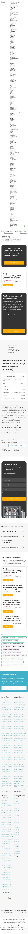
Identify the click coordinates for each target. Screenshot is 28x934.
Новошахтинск (13, 204)
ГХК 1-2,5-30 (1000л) (5, 747)
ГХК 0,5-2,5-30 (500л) (6, 728)
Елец (11, 213)
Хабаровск (12, 46)
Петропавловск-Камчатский (13, 144)
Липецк (11, 60)
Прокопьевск (13, 135)
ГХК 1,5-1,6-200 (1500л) (6, 759)
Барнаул (12, 42)
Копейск (12, 165)
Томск (11, 51)
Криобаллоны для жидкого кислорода (13, 643)
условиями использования (8, 929)
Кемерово (12, 53)
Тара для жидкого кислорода (10, 640)
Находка (12, 158)
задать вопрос (14, 688)
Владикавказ (13, 97)
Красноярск (12, 31)
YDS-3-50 (16, 801)
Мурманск (12, 99)
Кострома (17, 6)
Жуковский (12, 206)
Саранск (12, 96)
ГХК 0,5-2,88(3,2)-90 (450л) (7, 738)
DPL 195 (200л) (4, 700)
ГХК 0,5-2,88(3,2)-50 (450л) (7, 735)
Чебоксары (12, 63)
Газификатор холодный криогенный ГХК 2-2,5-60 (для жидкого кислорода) (13, 570)
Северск (12, 207)
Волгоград (12, 35)
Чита (11, 85)
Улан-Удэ (12, 68)
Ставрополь (12, 69)
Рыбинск (12, 138)
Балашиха (12, 71)
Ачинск (11, 214)
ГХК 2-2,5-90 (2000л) (5, 778)
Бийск (11, 132)
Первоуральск (13, 182)
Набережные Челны (14, 58)
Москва (11, 19)
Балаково (12, 137)
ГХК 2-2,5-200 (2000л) (6, 781)
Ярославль (12, 47)
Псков (11, 131)
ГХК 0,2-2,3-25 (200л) (6, 716)
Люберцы (12, 141)
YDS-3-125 (16, 803)
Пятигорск (12, 167)
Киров (11, 62)
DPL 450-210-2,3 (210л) (6, 783)
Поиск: (11, 13)
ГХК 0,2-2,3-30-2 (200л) (6, 702)
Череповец (12, 93)
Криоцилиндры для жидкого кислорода (13, 658)
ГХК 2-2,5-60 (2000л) (5, 776)
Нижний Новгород (14, 225)
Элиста (11, 219)
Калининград (13, 65)
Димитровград (13, 192)
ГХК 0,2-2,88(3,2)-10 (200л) (7, 719)
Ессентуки (12, 212)
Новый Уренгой (13, 199)
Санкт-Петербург (13, 20)
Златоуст (12, 153)
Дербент (12, 185)
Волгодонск (12, 149)
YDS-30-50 (16, 827)
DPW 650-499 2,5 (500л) (6, 704)
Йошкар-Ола (12, 110)
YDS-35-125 (16, 841)
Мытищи (12, 134)
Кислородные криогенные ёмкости (11, 239)
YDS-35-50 (16, 837)
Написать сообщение (17, 445)
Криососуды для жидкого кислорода (12, 662)
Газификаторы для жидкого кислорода (13, 665)
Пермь (11, 32)
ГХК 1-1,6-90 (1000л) (5, 745)
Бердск (11, 221)
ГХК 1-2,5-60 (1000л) (5, 750)
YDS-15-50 (16, 817)
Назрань (12, 196)
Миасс (11, 160)
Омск (11, 26)
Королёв (12, 130)
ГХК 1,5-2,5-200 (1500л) (6, 766)
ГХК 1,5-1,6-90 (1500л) (6, 757)
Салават (12, 157)
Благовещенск (13, 125)
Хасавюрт (12, 174)
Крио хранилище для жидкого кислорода (14, 646)
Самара (11, 28)
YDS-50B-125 (17, 851)
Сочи (11, 77)
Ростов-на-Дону (13, 29)
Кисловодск (12, 175)
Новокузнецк (13, 54)
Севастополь (13, 70)
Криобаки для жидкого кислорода (12, 652)
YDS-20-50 (16, 825)
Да (10, 9)
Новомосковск (13, 177)
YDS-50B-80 (16, 848)
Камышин (12, 197)
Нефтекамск (12, 179)
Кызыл (11, 193)
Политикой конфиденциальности (17, 493)
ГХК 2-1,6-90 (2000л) (5, 771)
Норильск (12, 147)
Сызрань (12, 148)
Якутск (11, 98)
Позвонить (23, 233)
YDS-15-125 (16, 820)
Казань (11, 24)
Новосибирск (13, 21)
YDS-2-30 (16, 798)
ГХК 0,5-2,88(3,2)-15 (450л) (7, 733)
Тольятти (12, 40)
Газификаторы (5, 236)
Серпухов (12, 176)
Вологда (12, 95)
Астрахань (12, 57)
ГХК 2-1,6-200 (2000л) (6, 774)
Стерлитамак (13, 104)
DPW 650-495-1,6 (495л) (6, 789)
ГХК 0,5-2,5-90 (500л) (6, 731)
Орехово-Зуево (13, 188)
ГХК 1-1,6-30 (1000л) (5, 740)
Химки (11, 115)
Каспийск (12, 201)
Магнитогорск (13, 74)
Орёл (11, 92)
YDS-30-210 (16, 834)
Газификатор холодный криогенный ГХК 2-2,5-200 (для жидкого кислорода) (12, 602)
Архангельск (13, 82)
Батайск (12, 187)
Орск (11, 123)
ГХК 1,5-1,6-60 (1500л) (6, 755)
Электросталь (13, 156)
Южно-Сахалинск (13, 136)
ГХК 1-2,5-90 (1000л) (5, 752)
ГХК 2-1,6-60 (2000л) (5, 769)
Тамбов (11, 102)
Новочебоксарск (13, 180)
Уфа (11, 30)
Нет (12, 9)
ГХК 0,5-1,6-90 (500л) (6, 726)
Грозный (12, 103)
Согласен (8, 932)
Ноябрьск (12, 209)
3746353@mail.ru (18, 450)
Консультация (14, 262)
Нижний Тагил (13, 80)
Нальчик (12, 116)
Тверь (11, 73)
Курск (11, 67)
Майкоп (11, 169)
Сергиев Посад (13, 217)
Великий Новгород (14, 129)
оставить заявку (14, 331)
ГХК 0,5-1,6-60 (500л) (6, 723)
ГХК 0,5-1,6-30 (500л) (6, 721)
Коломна (12, 170)
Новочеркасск (13, 151)
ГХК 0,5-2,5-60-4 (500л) (6, 707)
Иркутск (12, 43)
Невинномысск (13, 190)
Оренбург (12, 52)
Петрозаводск (13, 106)
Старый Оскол (13, 127)
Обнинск (12, 198)
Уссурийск (12, 154)
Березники (12, 163)
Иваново (12, 75)
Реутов (11, 226)
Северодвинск (13, 142)
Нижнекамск (12, 119)
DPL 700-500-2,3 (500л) (6, 709)
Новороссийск (13, 109)
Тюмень (11, 38)
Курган (11, 91)
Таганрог (12, 113)
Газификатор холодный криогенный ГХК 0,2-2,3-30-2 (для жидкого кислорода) (12, 618)
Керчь (11, 162)
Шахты (11, 118)
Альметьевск (13, 159)
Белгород (12, 79)
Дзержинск (12, 121)
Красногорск (13, 168)
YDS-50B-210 (17, 853)
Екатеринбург (13, 23)
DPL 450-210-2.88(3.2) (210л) (6, 786)
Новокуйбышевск (14, 220)
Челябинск (12, 25)
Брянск (11, 76)
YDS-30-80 (16, 829)
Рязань (11, 56)
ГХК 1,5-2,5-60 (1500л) (6, 762)
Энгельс (12, 126)
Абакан (11, 146)
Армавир (12, 140)
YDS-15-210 (16, 822)
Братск (11, 120)
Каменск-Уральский (14, 152)
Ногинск (12, 223)
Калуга (11, 86)
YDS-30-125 (16, 832)
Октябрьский (13, 195)
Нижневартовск (13, 108)
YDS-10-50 (16, 810)
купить (8, 285)
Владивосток (13, 48)
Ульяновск (12, 45)
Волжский (12, 90)
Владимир (12, 81)
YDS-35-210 (16, 844)
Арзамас (12, 218)
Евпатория (12, 210)
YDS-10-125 (16, 813)
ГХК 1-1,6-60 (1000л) (5, 743)
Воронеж (12, 34)
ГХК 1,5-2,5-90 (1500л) (6, 764)
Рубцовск (12, 164)
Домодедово (13, 191)
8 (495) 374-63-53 (6, 450)
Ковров (11, 173)
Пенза (11, 59)
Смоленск (12, 88)
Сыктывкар (12, 114)
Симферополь (13, 87)
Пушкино (12, 208)
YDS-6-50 (16, 806)
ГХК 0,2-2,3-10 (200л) (6, 714)
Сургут (11, 84)
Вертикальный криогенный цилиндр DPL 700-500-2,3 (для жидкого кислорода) (13, 587)
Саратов (12, 37)
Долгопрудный (13, 224)
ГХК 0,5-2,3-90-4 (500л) (6, 712)
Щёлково (12, 184)
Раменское (12, 203)
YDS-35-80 (16, 839)
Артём (11, 215)
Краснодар (12, 36)
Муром (11, 202)
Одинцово (12, 171)
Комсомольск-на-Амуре (15, 112)
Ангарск (12, 124)
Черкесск (12, 186)
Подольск (12, 101)
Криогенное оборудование (9, 238)
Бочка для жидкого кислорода (11, 649)
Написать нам (8, 233)
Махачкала (12, 49)
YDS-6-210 (16, 808)
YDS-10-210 (16, 815)
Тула (11, 64)
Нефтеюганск (13, 181)
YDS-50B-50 (16, 846)
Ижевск (11, 41)
